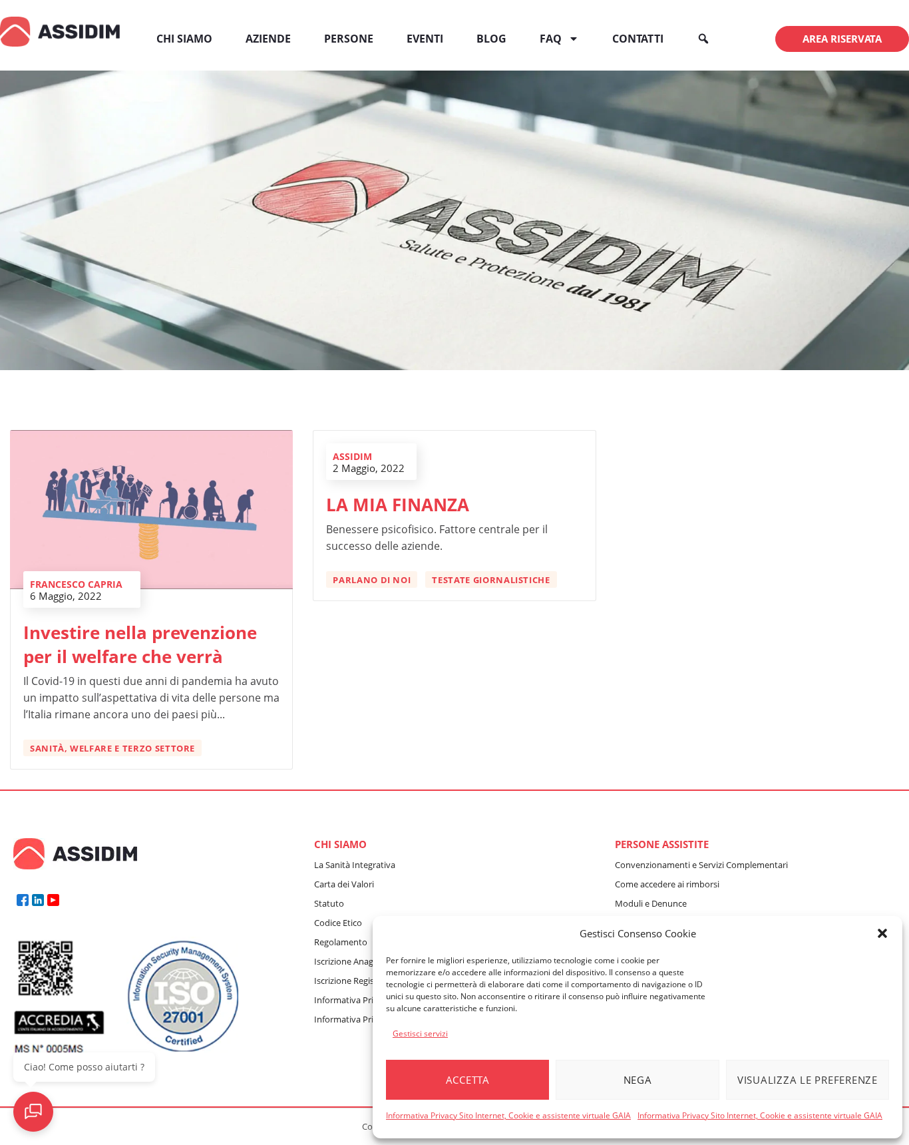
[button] (882, 933)
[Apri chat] (33, 1112)
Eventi (425, 38)
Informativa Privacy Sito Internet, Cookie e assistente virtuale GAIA (508, 1115)
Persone (348, 38)
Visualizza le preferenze (807, 1079)
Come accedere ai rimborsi (667, 884)
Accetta (468, 1079)
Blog (491, 38)
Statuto (329, 903)
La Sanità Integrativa (354, 865)
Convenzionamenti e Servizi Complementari (701, 865)
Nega (638, 1079)
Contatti (637, 38)
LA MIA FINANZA (397, 505)
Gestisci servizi (420, 1033)
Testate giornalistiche (491, 580)
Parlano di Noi (372, 580)
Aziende (268, 38)
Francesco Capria (76, 584)
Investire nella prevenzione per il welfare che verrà (140, 644)
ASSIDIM (352, 456)
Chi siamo (184, 38)
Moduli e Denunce (651, 903)
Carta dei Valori (344, 884)
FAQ (551, 38)
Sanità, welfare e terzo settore (112, 748)
